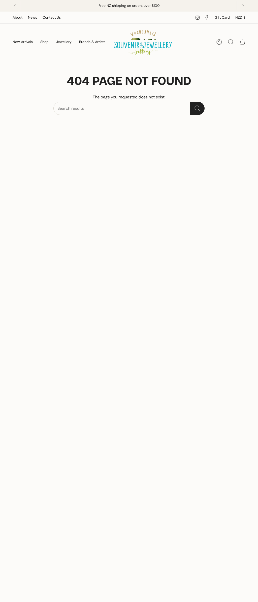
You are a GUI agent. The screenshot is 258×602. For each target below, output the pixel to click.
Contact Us (52, 17)
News (32, 17)
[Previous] (15, 6)
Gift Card (222, 17)
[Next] (243, 6)
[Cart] (242, 42)
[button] (44, 42)
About (17, 17)
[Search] (197, 108)
